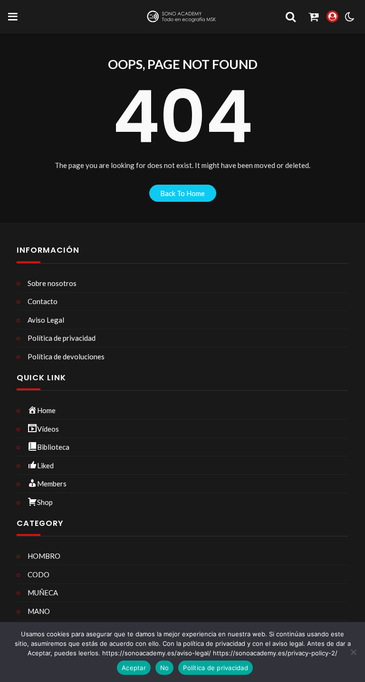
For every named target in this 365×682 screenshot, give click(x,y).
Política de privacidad (215, 668)
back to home (182, 193)
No (164, 668)
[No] (353, 652)
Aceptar (134, 668)
